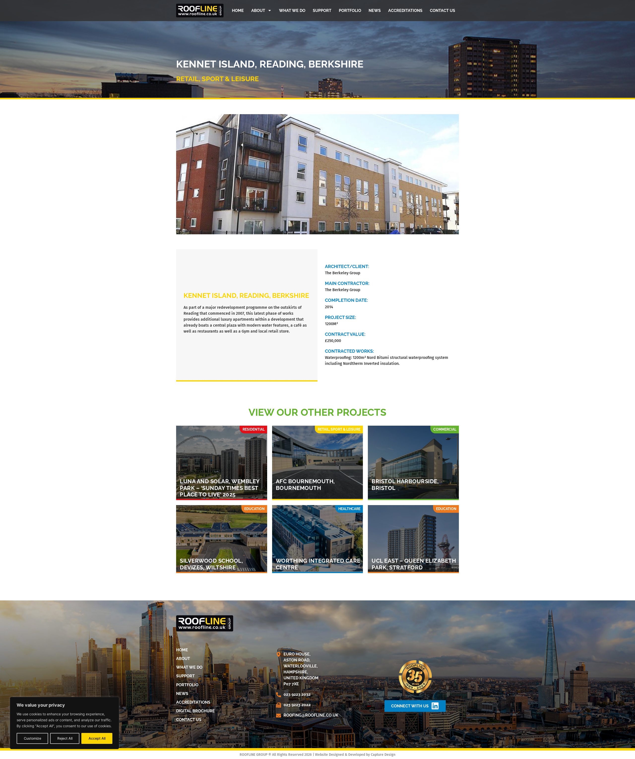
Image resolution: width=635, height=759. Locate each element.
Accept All (97, 738)
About (258, 10)
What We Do (292, 10)
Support (322, 10)
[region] (64, 723)
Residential (254, 429)
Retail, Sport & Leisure (217, 79)
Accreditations (405, 10)
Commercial (444, 429)
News (375, 10)
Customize (32, 738)
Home (238, 10)
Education (254, 509)
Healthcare (349, 509)
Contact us (442, 10)
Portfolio (350, 10)
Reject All (64, 738)
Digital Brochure (195, 711)
